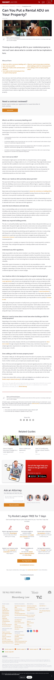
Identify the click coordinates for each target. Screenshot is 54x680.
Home (3, 605)
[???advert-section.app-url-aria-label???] (32, 476)
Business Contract (18, 609)
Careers (28, 610)
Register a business (6, 632)
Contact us (29, 625)
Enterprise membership (31, 605)
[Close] (51, 676)
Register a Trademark (6, 636)
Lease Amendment (44, 291)
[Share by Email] (33, 420)
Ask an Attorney (23, 386)
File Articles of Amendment (7, 641)
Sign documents (5, 612)
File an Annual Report (6, 639)
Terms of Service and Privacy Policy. (12, 674)
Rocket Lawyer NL (46, 649)
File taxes (4, 616)
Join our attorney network (32, 609)
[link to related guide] (11, 440)
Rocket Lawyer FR (34, 649)
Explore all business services (8, 642)
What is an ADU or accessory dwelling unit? (14, 64)
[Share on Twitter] (24, 420)
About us (29, 621)
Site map (4, 623)
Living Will (17, 636)
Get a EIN (4, 635)
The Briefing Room (6, 621)
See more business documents (21, 615)
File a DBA (4, 638)
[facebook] (28, 631)
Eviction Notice (18, 621)
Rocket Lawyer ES (21, 649)
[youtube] (37, 631)
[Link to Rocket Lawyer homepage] (9, 2)
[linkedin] (31, 631)
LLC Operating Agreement (20, 613)
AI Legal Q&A (5, 609)
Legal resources (5, 619)
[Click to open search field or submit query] (39, 2)
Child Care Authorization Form (21, 641)
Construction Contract (8, 237)
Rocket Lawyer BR (9, 651)
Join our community (31, 615)
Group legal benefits (31, 607)
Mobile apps (4, 618)
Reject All (22, 677)
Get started (10, 110)
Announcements (30, 622)
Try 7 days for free (27, 561)
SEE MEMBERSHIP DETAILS (27, 565)
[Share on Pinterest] (30, 420)
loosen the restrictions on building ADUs (40, 191)
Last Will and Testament (19, 635)
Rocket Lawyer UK (9, 649)
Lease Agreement (7, 281)
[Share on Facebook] (21, 420)
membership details (32, 570)
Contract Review (5, 613)
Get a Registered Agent (7, 633)
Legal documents (5, 610)
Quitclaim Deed (18, 626)
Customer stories (30, 616)
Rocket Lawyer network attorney (11, 379)
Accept (29, 677)
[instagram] (34, 631)
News (28, 624)
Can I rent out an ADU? (9, 66)
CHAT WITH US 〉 (43, 605)
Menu (49, 2)
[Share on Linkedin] (27, 420)
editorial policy (35, 403)
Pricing (3, 607)
